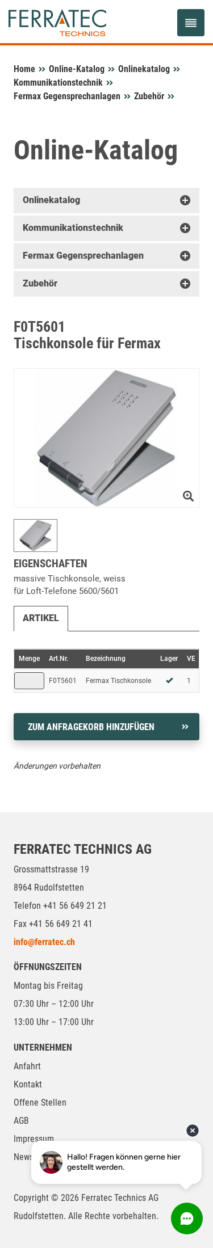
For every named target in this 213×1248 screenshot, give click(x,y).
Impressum (34, 1138)
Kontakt (28, 1084)
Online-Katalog (77, 69)
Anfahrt (27, 1066)
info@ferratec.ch (44, 942)
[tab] (106, 200)
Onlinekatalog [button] (51, 200)
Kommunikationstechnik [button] (73, 227)
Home (24, 69)
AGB (21, 1120)
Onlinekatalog (144, 69)
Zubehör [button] (40, 283)
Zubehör (149, 96)
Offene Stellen (40, 1102)
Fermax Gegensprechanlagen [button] (83, 255)
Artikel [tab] (41, 618)
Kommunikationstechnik (58, 82)
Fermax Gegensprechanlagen (67, 96)
